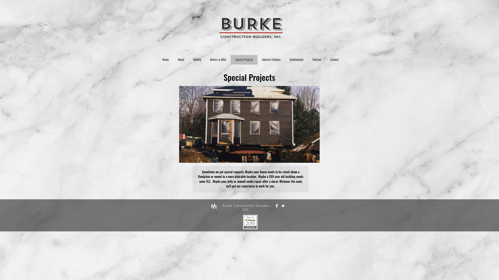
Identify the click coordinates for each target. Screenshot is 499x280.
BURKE (251, 24)
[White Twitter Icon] (283, 206)
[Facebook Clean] (277, 206)
